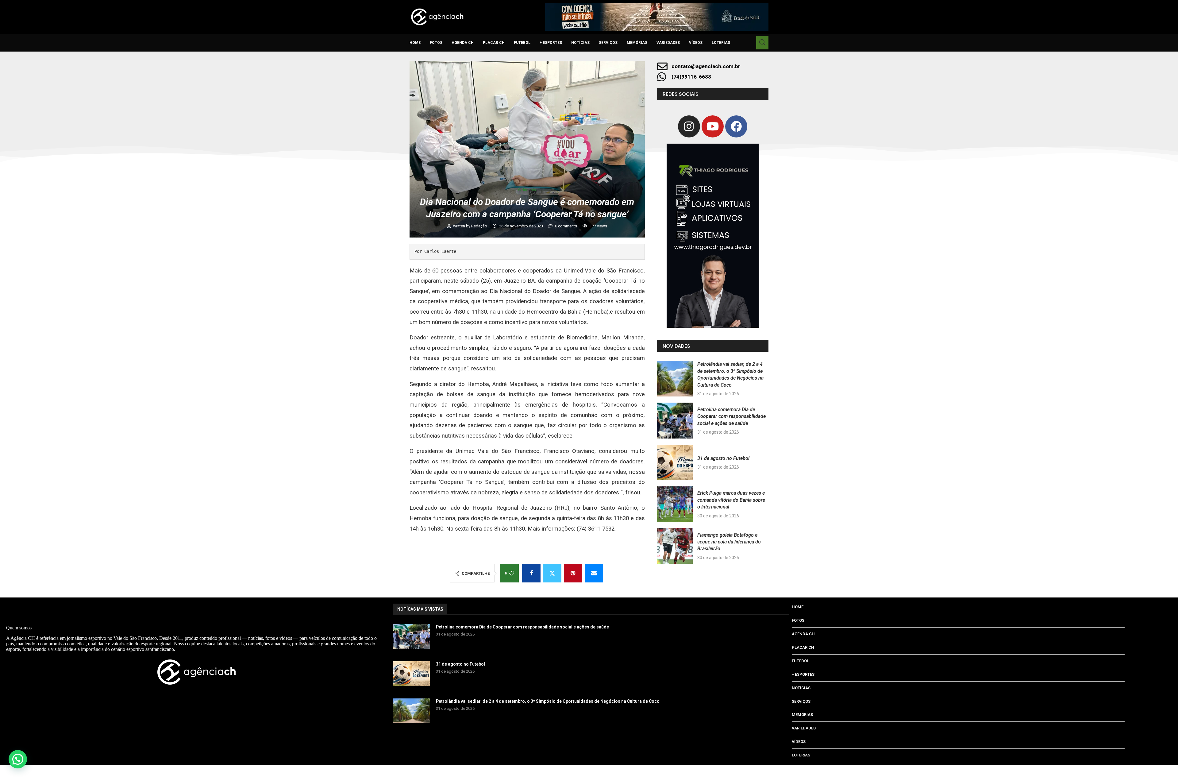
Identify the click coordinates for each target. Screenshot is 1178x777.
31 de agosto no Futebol (723, 458)
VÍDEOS (696, 43)
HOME (415, 43)
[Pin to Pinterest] (573, 573)
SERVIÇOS (608, 43)
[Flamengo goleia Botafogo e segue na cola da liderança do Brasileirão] (675, 546)
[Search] (762, 42)
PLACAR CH (494, 43)
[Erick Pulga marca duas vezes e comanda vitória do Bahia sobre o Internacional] (675, 504)
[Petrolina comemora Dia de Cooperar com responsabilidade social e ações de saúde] (675, 420)
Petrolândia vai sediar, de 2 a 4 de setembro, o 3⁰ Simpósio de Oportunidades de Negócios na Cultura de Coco (548, 701)
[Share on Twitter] (552, 573)
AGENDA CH (463, 43)
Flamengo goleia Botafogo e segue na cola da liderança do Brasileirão (729, 542)
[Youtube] (713, 126)
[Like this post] (511, 573)
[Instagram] (689, 126)
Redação (479, 226)
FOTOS (436, 43)
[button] (18, 759)
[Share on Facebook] (531, 573)
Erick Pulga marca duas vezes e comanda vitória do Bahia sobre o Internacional (731, 500)
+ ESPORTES (551, 43)
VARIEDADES (668, 43)
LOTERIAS (721, 43)
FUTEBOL (522, 43)
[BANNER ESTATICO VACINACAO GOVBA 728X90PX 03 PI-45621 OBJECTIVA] (656, 17)
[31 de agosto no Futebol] (675, 462)
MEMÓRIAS (637, 43)
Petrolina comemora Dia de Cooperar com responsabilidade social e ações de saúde (731, 416)
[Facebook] (736, 126)
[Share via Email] (594, 573)
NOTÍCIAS (580, 43)
